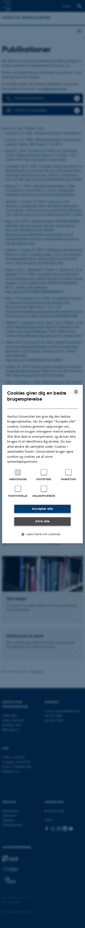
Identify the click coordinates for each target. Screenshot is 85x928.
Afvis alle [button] (42, 521)
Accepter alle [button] (42, 509)
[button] (42, 534)
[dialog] (42, 464)
